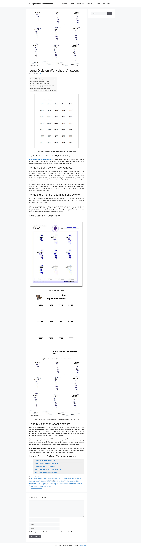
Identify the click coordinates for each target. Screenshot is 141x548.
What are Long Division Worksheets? (41, 83)
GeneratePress (83, 545)
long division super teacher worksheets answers (41, 480)
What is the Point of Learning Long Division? (43, 85)
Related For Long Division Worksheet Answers (45, 90)
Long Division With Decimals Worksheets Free (48, 469)
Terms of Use (80, 3)
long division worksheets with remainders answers (46, 483)
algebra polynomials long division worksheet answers (44, 478)
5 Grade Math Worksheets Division (45, 460)
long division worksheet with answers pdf (50, 481)
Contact (72, 3)
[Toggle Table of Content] (54, 79)
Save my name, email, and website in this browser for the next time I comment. (54, 532)
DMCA (98, 3)
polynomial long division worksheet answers (71, 483)
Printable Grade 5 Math (36, 488)
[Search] (109, 13)
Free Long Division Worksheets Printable (41, 486)
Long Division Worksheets (41, 4)
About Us (64, 3)
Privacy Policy (106, 3)
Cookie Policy (90, 3)
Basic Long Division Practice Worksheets (46, 463)
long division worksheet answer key (63, 480)
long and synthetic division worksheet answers (69, 478)
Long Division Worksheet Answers (40, 81)
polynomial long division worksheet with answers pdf (42, 484)
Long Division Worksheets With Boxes (46, 472)
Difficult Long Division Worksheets (45, 466)
